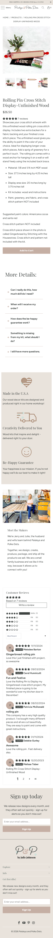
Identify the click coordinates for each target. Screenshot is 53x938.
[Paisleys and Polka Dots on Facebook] (19, 923)
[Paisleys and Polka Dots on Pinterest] (29, 923)
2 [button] (23, 778)
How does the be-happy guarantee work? (24, 320)
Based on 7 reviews (16, 600)
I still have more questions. (25, 351)
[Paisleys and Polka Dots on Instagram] (34, 923)
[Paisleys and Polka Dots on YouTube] (24, 923)
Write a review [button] (26, 605)
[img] (22, 645)
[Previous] (5, 50)
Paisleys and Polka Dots (30, 931)
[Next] (48, 50)
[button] (10, 118)
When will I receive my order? (23, 306)
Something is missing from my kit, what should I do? (25, 337)
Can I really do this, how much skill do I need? (24, 291)
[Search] (43, 7)
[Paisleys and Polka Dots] (26, 7)
